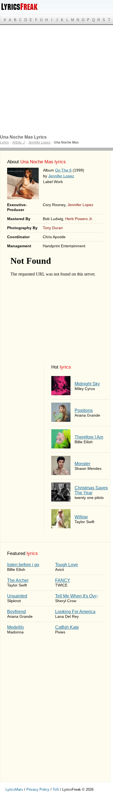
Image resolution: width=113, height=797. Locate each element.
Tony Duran (53, 228)
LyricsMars (14, 789)
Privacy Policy (37, 789)
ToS (56, 789)
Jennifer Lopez (61, 176)
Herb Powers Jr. (79, 219)
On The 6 (63, 170)
